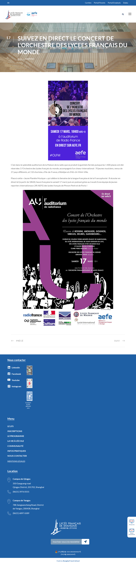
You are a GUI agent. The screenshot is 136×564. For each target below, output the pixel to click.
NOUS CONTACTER (17, 455)
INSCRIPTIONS (14, 431)
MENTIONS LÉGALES (16, 461)
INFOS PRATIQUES (16, 451)
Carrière (88, 3)
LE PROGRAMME (15, 436)
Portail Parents (99, 3)
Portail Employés (114, 3)
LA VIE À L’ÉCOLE (15, 441)
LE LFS (10, 426)
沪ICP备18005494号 (68, 554)
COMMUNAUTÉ (15, 446)
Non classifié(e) (26, 59)
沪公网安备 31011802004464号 (69, 552)
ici (18, 182)
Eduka (125, 3)
